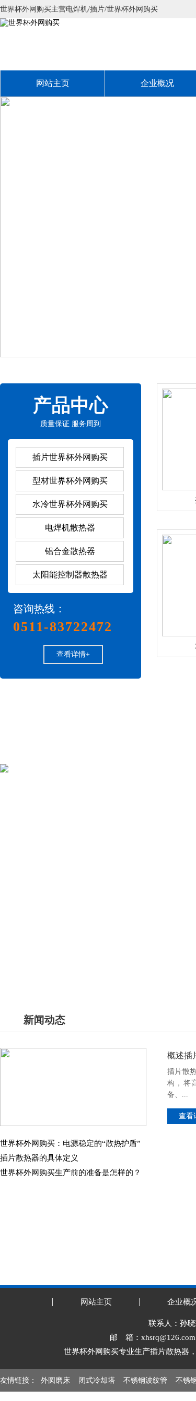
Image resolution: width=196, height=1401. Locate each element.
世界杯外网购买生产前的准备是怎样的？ (70, 1172)
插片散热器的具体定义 (39, 1158)
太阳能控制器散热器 (70, 574)
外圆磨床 (55, 1380)
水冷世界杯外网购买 (70, 504)
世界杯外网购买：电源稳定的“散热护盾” (70, 1143)
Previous (18, 227)
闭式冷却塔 (96, 1380)
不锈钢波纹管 (145, 1380)
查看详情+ (73, 654)
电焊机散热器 (70, 527)
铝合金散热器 (70, 551)
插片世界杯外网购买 (70, 457)
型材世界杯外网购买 (70, 480)
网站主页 (53, 83)
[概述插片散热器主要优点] (73, 1052)
